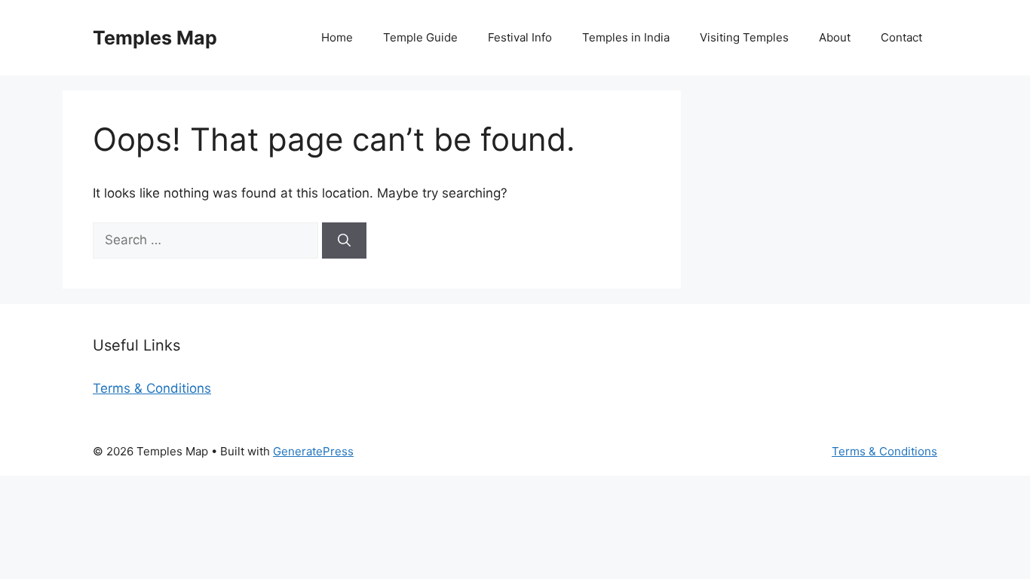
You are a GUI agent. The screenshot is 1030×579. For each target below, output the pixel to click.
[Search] (344, 240)
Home (337, 37)
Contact (901, 37)
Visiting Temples (744, 37)
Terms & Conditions (152, 388)
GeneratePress (313, 451)
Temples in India (626, 37)
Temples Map (155, 37)
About (835, 37)
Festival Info (520, 37)
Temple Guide (420, 37)
